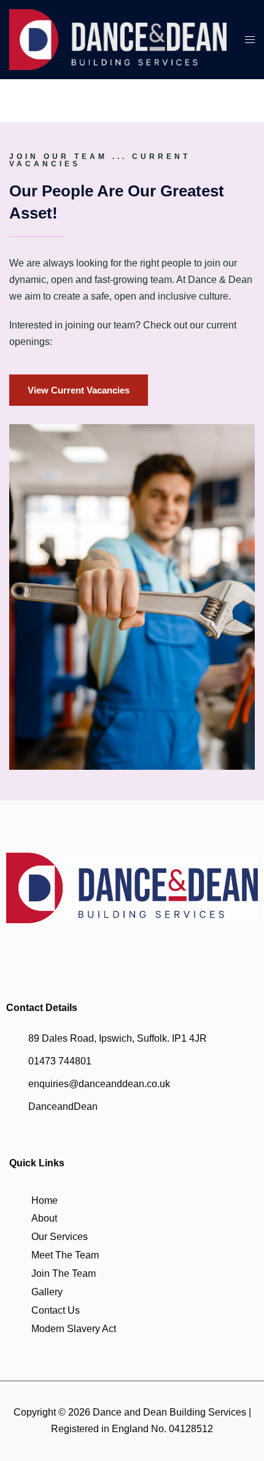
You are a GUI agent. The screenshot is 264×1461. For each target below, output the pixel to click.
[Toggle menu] (250, 39)
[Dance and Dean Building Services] (118, 39)
